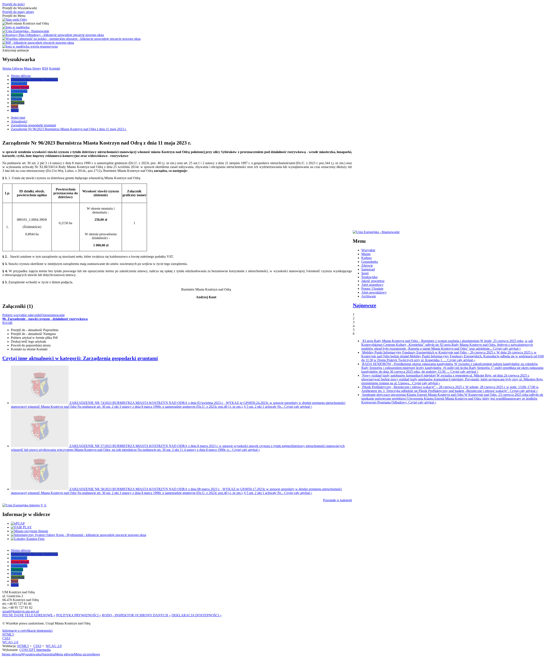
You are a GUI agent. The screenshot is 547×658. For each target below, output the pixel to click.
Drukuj (28, 341)
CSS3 (6, 638)
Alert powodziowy (374, 292)
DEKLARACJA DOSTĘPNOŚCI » (197, 615)
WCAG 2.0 (10, 642)
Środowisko (369, 277)
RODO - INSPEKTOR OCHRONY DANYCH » (136, 615)
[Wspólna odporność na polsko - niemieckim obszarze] (71, 39)
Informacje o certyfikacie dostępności (27, 630)
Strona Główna (12, 68)
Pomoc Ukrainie (372, 288)
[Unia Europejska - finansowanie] (25, 31)
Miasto (366, 254)
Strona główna (11, 654)
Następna (33, 334)
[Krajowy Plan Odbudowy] (53, 35)
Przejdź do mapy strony (18, 12)
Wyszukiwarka (31, 654)
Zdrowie (367, 265)
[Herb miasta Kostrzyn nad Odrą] (25, 23)
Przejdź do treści (13, 4)
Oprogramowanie (53, 315)
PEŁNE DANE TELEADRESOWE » (28, 615)
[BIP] (38, 43)
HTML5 (8, 634)
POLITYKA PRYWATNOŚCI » (78, 615)
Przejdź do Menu (13, 16)
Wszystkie (368, 250)
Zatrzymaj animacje (15, 50)
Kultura (366, 258)
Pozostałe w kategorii (337, 500)
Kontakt (54, 68)
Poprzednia (34, 330)
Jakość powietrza (372, 281)
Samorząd (368, 269)
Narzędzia (48, 654)
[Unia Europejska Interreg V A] (24, 505)
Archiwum (368, 296)
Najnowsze (364, 305)
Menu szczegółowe (87, 654)
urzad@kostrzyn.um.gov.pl (20, 611)
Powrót (31, 345)
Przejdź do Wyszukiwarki (19, 8)
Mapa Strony (32, 68)
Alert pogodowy (372, 285)
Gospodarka (369, 261)
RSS (45, 68)
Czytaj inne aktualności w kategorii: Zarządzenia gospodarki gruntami (80, 358)
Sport (365, 273)
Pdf (34, 337)
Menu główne (64, 654)
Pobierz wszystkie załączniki (21, 315)
